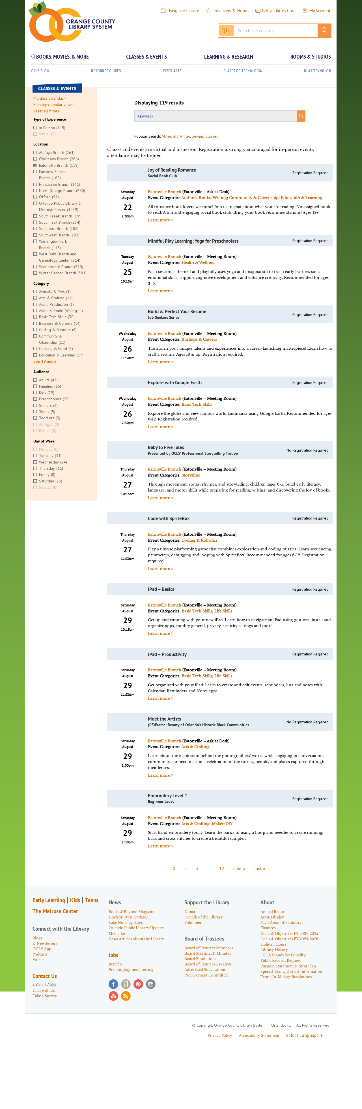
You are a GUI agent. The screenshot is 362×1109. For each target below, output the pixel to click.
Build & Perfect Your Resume (177, 311)
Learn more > (160, 220)
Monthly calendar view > (54, 104)
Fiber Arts (172, 71)
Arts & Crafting (195, 746)
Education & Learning (301, 197)
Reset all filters (46, 111)
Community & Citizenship (254, 197)
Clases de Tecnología (242, 71)
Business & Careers (199, 339)
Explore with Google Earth (175, 382)
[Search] (301, 116)
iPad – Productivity (167, 654)
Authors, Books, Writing (204, 197)
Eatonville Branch (164, 191)
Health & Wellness (198, 262)
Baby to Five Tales (166, 447)
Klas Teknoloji (317, 71)
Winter (184, 136)
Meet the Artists (164, 719)
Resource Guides (106, 71)
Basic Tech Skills (197, 404)
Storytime (191, 475)
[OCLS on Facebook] (113, 984)
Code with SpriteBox (169, 518)
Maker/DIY (222, 823)
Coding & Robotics (199, 540)
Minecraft (170, 136)
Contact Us (45, 976)
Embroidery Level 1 (168, 795)
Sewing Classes (205, 136)
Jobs (113, 955)
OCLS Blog (40, 71)
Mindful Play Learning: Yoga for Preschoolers (193, 241)
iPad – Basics (161, 589)
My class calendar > (49, 98)
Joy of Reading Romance (172, 170)
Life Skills (223, 611)
